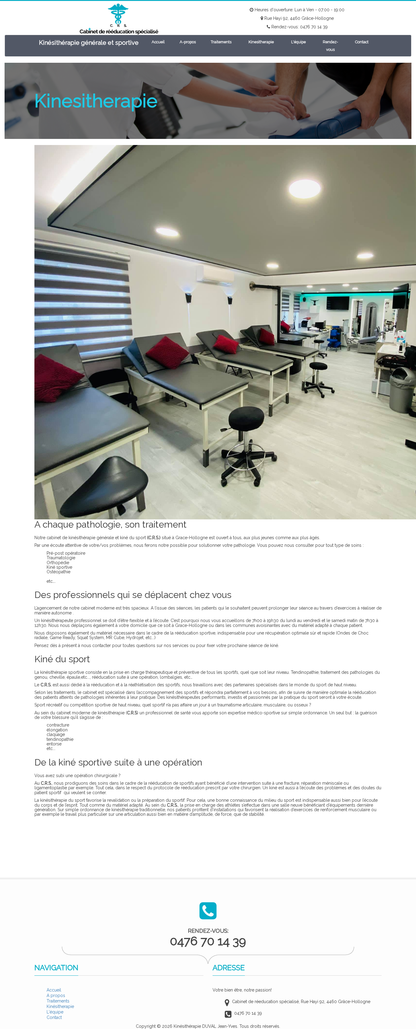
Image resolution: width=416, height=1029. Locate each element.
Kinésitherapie (60, 1006)
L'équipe (298, 42)
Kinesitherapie (261, 42)
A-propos (188, 42)
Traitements (221, 42)
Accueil (158, 42)
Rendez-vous (330, 46)
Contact (361, 42)
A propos (56, 995)
